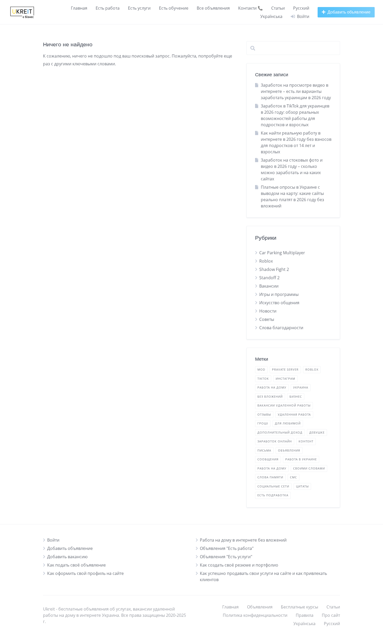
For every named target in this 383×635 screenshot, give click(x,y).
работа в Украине (301, 459)
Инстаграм (285, 378)
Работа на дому (271, 387)
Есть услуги (139, 8)
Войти (53, 540)
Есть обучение (173, 8)
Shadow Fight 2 (274, 269)
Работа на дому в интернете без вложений (243, 540)
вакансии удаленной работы (284, 405)
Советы (266, 319)
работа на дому (271, 468)
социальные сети (273, 486)
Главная (79, 8)
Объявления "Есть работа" (227, 548)
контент (306, 441)
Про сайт (331, 615)
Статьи (278, 8)
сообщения (268, 459)
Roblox (266, 261)
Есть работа (108, 8)
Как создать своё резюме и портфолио (239, 565)
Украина (300, 387)
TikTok (263, 378)
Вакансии (269, 286)
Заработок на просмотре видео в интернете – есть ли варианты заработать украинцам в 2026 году (296, 91)
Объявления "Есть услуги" (226, 557)
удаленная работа (294, 414)
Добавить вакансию (67, 557)
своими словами (309, 468)
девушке (317, 432)
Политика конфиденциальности (255, 615)
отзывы (264, 414)
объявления (289, 450)
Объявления (260, 607)
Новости (267, 311)
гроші (262, 423)
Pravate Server (285, 369)
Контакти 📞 (250, 8)
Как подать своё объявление (76, 565)
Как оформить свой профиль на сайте (85, 573)
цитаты (302, 486)
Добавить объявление (70, 548)
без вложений (270, 396)
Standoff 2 (269, 278)
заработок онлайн (274, 441)
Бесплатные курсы (299, 607)
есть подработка (272, 495)
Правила (304, 615)
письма (264, 450)
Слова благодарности (281, 328)
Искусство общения (279, 303)
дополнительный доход (279, 432)
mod (261, 369)
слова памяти (270, 477)
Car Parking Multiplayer (282, 253)
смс (293, 477)
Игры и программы (279, 294)
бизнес (295, 396)
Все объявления (213, 8)
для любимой (288, 423)
